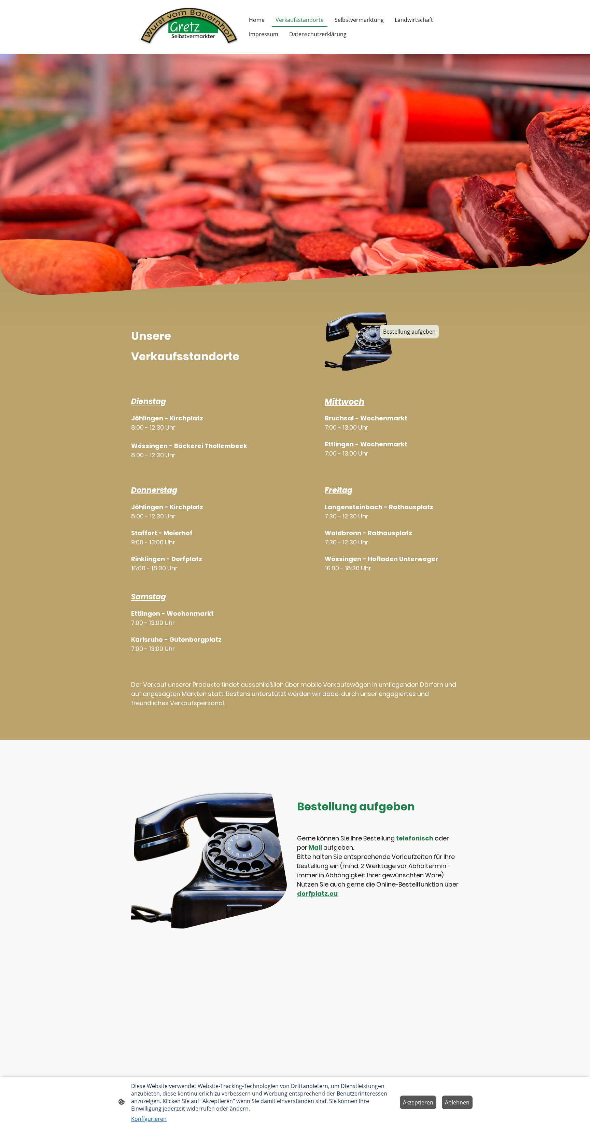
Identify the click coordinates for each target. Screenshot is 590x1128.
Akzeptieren (418, 1102)
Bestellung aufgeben (409, 331)
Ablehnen (457, 1102)
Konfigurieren (149, 1119)
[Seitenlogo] (189, 26)
